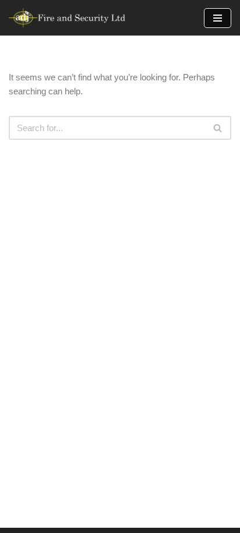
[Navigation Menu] (217, 18)
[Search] (218, 128)
